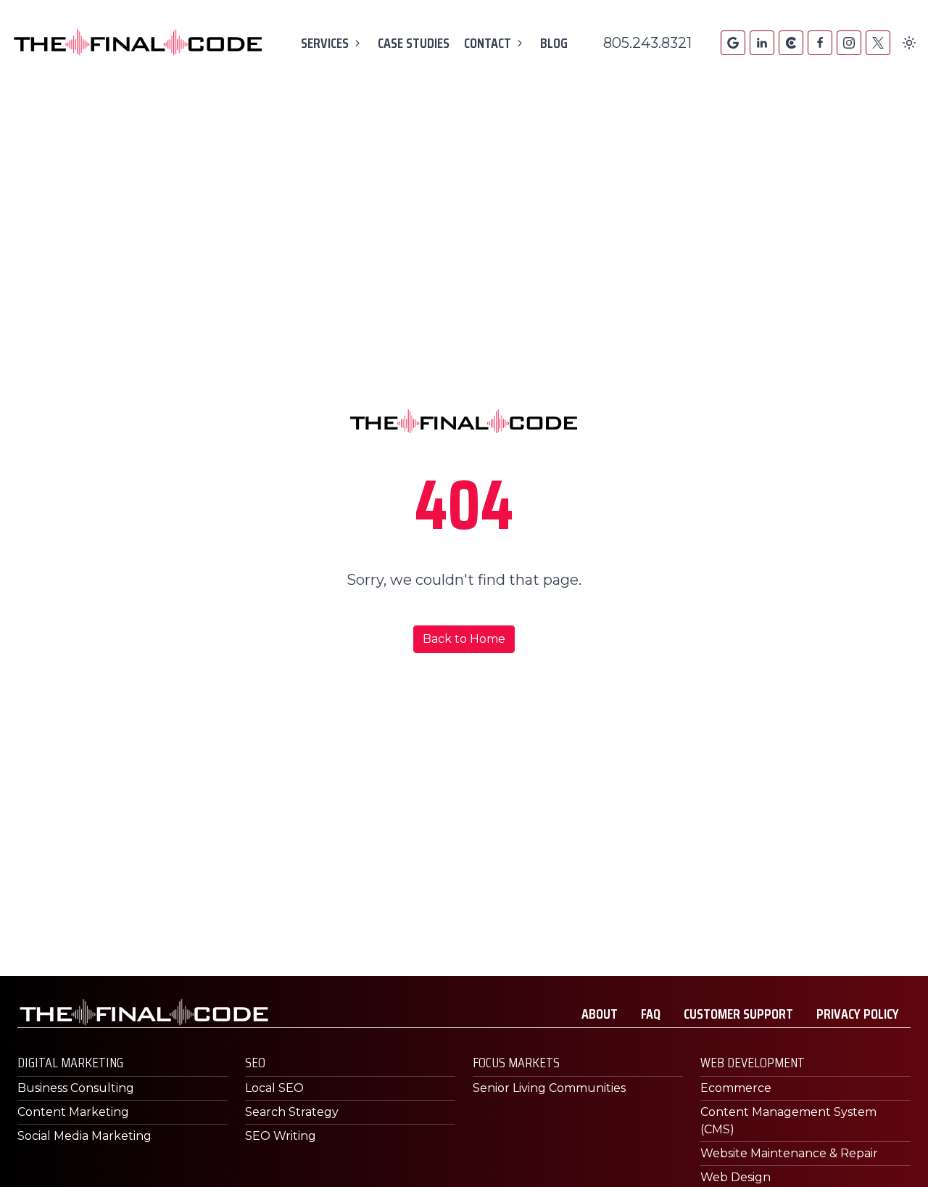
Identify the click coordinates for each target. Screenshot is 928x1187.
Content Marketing (73, 1112)
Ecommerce (735, 1088)
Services (325, 42)
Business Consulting (75, 1088)
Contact (487, 42)
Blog (554, 42)
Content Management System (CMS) (788, 1120)
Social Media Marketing (84, 1136)
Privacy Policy (857, 1013)
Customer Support (738, 1013)
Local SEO (274, 1088)
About (599, 1013)
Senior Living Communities (549, 1088)
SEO (255, 1062)
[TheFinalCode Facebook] (820, 42)
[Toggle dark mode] (909, 43)
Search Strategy (292, 1112)
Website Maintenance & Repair (789, 1153)
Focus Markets (516, 1062)
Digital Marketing (70, 1062)
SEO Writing (280, 1136)
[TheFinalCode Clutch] (791, 42)
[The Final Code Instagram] (849, 42)
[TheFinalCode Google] (733, 42)
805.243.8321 (647, 43)
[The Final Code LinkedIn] (762, 42)
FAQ (650, 1013)
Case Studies (414, 42)
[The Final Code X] (878, 42)
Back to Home (464, 639)
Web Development (752, 1062)
